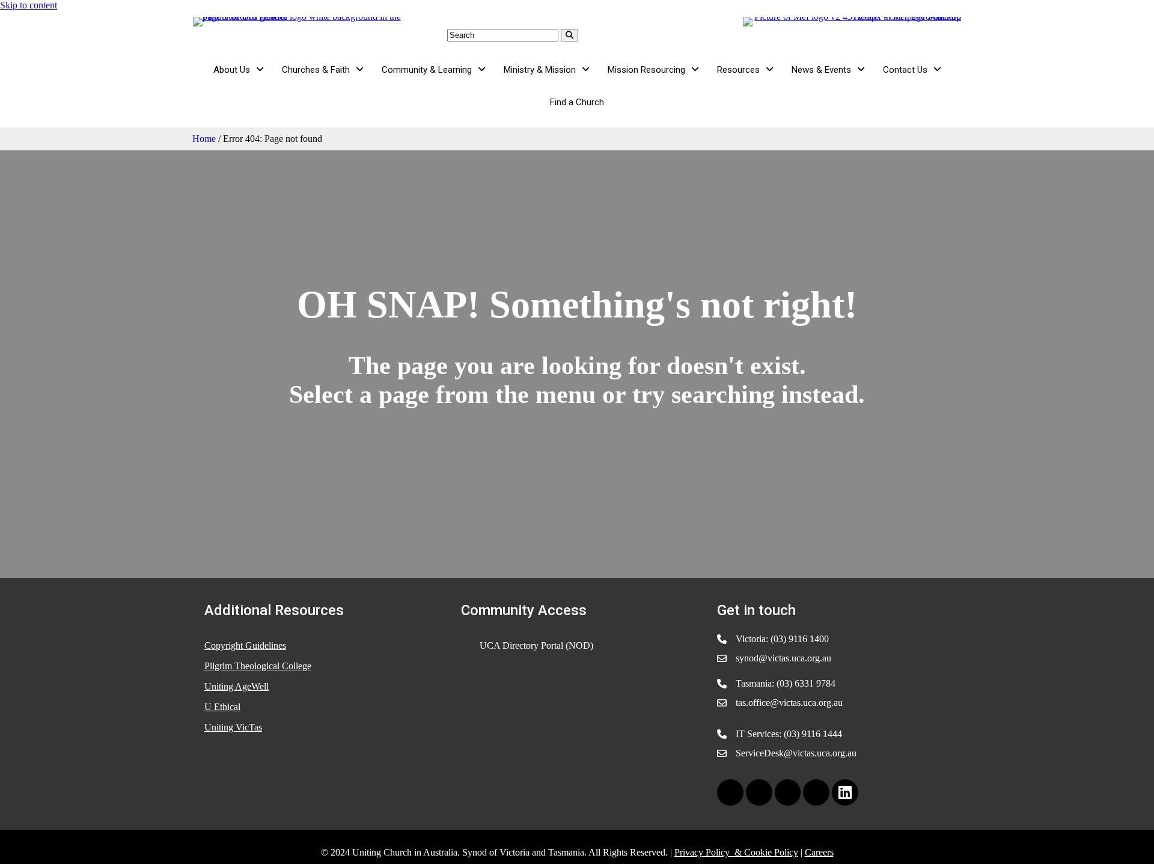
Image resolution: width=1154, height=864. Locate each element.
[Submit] (569, 35)
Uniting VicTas (233, 727)
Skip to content (28, 5)
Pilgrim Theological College (257, 666)
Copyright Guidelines (245, 645)
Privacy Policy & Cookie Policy (736, 852)
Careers (819, 852)
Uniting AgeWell (236, 686)
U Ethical (222, 707)
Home (204, 138)
